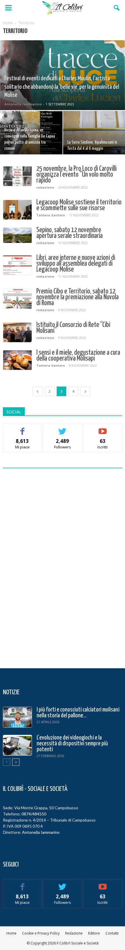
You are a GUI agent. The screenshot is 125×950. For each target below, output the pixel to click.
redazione (45, 187)
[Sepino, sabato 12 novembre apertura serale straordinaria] (17, 235)
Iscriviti (102, 428)
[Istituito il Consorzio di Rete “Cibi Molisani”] (17, 332)
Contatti (112, 933)
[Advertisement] (62, 566)
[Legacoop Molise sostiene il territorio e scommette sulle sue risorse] (17, 210)
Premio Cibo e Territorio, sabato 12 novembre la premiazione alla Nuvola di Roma (77, 297)
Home (11, 933)
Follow (62, 428)
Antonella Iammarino (23, 104)
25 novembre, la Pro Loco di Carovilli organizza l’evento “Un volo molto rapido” (76, 175)
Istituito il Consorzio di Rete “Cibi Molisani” (73, 328)
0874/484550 (34, 813)
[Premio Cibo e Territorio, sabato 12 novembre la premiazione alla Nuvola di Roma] (17, 299)
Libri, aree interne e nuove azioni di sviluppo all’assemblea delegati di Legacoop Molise (75, 264)
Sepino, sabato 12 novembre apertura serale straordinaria (69, 233)
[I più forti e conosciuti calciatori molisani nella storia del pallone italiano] (17, 717)
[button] (117, 8)
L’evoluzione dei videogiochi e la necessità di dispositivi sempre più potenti (72, 743)
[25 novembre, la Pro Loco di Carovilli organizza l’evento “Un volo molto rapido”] (17, 176)
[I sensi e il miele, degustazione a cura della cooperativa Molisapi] (17, 360)
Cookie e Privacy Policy (41, 933)
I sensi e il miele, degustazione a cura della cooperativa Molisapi (78, 355)
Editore (94, 933)
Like (22, 428)
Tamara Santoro (50, 215)
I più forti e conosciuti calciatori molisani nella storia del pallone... (78, 712)
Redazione (74, 933)
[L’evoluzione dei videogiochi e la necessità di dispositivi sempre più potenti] (17, 745)
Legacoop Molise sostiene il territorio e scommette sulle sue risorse (79, 205)
